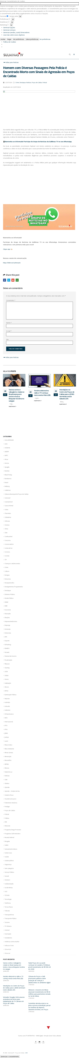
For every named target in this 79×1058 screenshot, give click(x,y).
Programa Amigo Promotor (13, 830)
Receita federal (9, 837)
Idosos (7, 687)
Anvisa (7, 463)
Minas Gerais (9, 752)
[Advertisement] (39, 185)
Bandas (7, 471)
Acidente (7, 448)
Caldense (8, 490)
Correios (7, 552)
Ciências (7, 521)
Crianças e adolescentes (12, 563)
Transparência (9, 915)
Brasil (6, 482)
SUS (6, 891)
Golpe (6, 675)
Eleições (7, 617)
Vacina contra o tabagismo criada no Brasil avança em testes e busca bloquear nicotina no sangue (16, 395)
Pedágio (7, 806)
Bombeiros (8, 478)
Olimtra (7, 783)
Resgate (7, 841)
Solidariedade (9, 884)
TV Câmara (8, 926)
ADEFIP (7, 452)
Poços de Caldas (37, 82)
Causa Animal (9, 506)
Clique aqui (6, 249)
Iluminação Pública (10, 695)
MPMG (7, 764)
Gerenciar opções (9, 27)
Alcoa (6, 459)
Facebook (4, 280)
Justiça (7, 737)
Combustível (8, 536)
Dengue (7, 575)
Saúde (7, 857)
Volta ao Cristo (9, 945)
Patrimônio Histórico (11, 803)
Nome (9, 323)
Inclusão (7, 706)
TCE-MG (7, 895)
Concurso (8, 540)
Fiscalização (8, 660)
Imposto (7, 698)
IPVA (6, 729)
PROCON (7, 826)
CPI (6, 560)
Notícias (28, 82)
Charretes (8, 513)
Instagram (43, 1041)
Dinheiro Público (10, 594)
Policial (45, 82)
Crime (17, 82)
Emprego (7, 625)
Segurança (8, 864)
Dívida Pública (9, 598)
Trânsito (7, 911)
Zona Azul (8, 949)
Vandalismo (8, 938)
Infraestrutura (9, 714)
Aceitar (3, 39)
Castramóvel (9, 502)
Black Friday (8, 475)
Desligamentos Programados (14, 587)
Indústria (7, 710)
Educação (8, 614)
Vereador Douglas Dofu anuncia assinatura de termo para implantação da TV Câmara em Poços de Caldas (13, 1000)
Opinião (7, 787)
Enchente (7, 629)
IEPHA (6, 691)
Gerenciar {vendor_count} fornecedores (16, 32)
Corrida (7, 556)
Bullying (7, 486)
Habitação (8, 683)
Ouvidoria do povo (10, 799)
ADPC (6, 455)
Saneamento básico (11, 849)
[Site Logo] (13, 54)
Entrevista (8, 633)
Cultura (7, 571)
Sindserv (7, 880)
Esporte (7, 641)
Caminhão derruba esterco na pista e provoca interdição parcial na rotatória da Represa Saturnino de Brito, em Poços (39, 1006)
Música (7, 768)
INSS (6, 718)
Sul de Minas (9, 888)
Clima (6, 529)
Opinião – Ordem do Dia (12, 791)
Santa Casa (8, 853)
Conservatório (9, 544)
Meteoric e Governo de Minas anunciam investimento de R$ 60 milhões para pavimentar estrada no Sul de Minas (39, 993)
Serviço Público (9, 872)
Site (7, 339)
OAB (6, 780)
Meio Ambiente (9, 749)
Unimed (7, 930)
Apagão (7, 467)
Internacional (9, 722)
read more (12, 406)
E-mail (9, 331)
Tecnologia (8, 899)
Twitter (8, 280)
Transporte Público (10, 918)
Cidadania (8, 517)
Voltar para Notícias (12, 62)
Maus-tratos (8, 745)
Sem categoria (9, 868)
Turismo (7, 922)
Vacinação (8, 934)
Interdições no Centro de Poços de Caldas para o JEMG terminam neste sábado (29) (66, 394)
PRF (6, 822)
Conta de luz (8, 548)
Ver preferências (18, 39)
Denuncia (8, 579)
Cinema (7, 525)
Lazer (6, 741)
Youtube (39, 1041)
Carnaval (7, 498)
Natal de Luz (8, 772)
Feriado (7, 652)
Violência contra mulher (12, 942)
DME (6, 606)
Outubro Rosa (9, 795)
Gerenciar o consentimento (10, 1056)
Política (7, 818)
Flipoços (7, 664)
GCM (6, 671)
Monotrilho (8, 760)
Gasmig (7, 668)
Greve (7, 679)
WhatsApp (17, 280)
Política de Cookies (9, 42)
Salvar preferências (32, 39)
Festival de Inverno (10, 656)
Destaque (23, 82)
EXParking (8, 644)
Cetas (6, 509)
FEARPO (7, 648)
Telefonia (8, 903)
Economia (8, 610)
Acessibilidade (9, 440)
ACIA (6, 444)
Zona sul (7, 953)
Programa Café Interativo (12, 834)
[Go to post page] (14, 380)
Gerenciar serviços (9, 30)
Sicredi (7, 876)
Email (12, 280)
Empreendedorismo (11, 621)
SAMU (6, 845)
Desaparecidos (9, 583)
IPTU (6, 725)
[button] (39, 3)
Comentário (10, 300)
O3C (26, 1053)
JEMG (6, 733)
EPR (6, 637)
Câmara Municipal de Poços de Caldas (16, 494)
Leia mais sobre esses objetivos (14, 35)
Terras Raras (9, 907)
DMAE (6, 602)
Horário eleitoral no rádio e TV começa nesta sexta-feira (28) (42, 392)
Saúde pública (9, 860)
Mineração (8, 756)
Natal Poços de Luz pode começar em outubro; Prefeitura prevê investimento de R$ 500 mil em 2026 (39, 966)
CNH (6, 533)
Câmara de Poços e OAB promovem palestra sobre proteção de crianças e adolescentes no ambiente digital (39, 979)
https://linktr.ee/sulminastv (12, 263)
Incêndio (7, 702)
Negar (9, 39)
